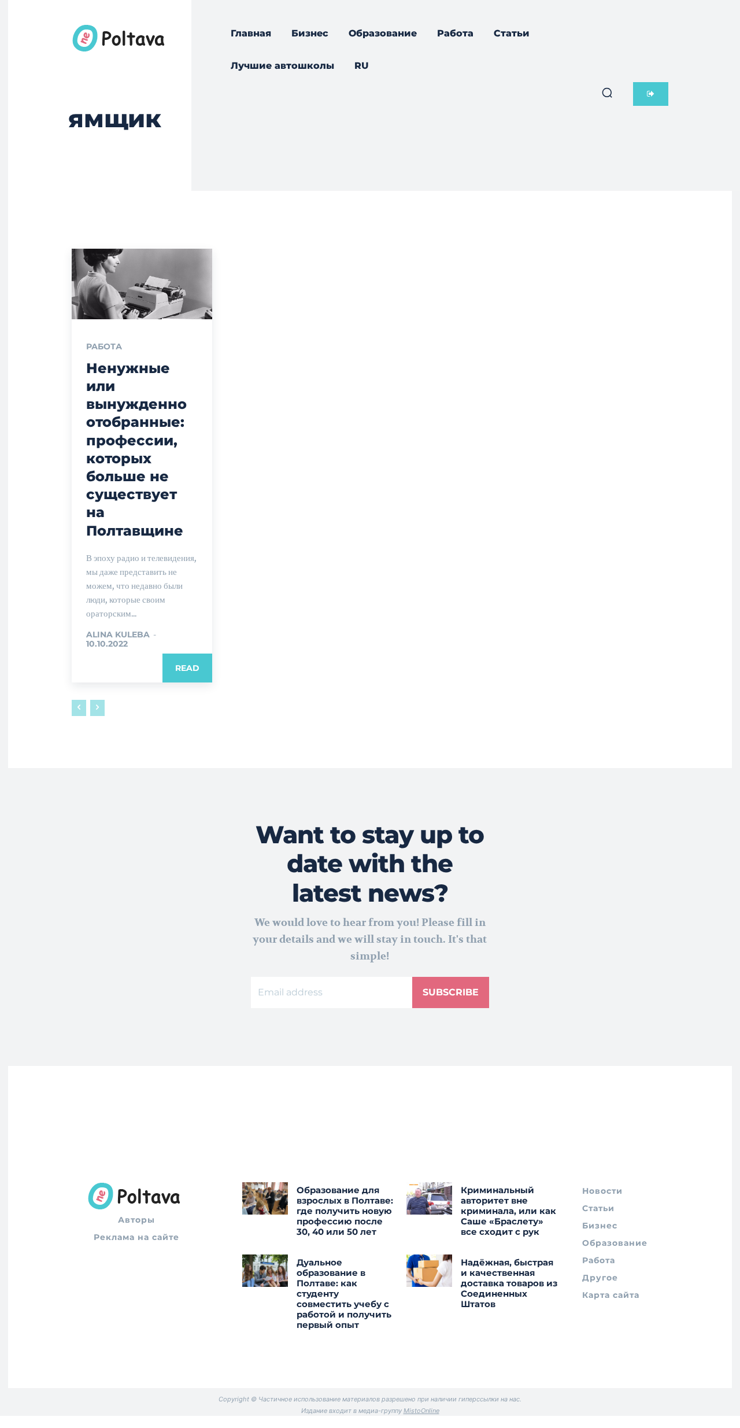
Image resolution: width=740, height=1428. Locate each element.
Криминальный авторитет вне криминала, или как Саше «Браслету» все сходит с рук (508, 1211)
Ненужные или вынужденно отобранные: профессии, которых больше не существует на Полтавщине (136, 449)
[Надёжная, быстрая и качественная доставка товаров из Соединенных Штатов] (429, 1270)
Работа (104, 346)
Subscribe (451, 992)
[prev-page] (79, 708)
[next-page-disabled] (97, 708)
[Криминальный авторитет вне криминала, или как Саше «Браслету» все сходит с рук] (429, 1198)
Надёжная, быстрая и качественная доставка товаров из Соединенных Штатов (509, 1283)
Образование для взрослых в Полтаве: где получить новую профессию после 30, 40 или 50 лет (345, 1211)
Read (187, 668)
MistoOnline (421, 1411)
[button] (607, 92)
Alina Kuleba (118, 634)
